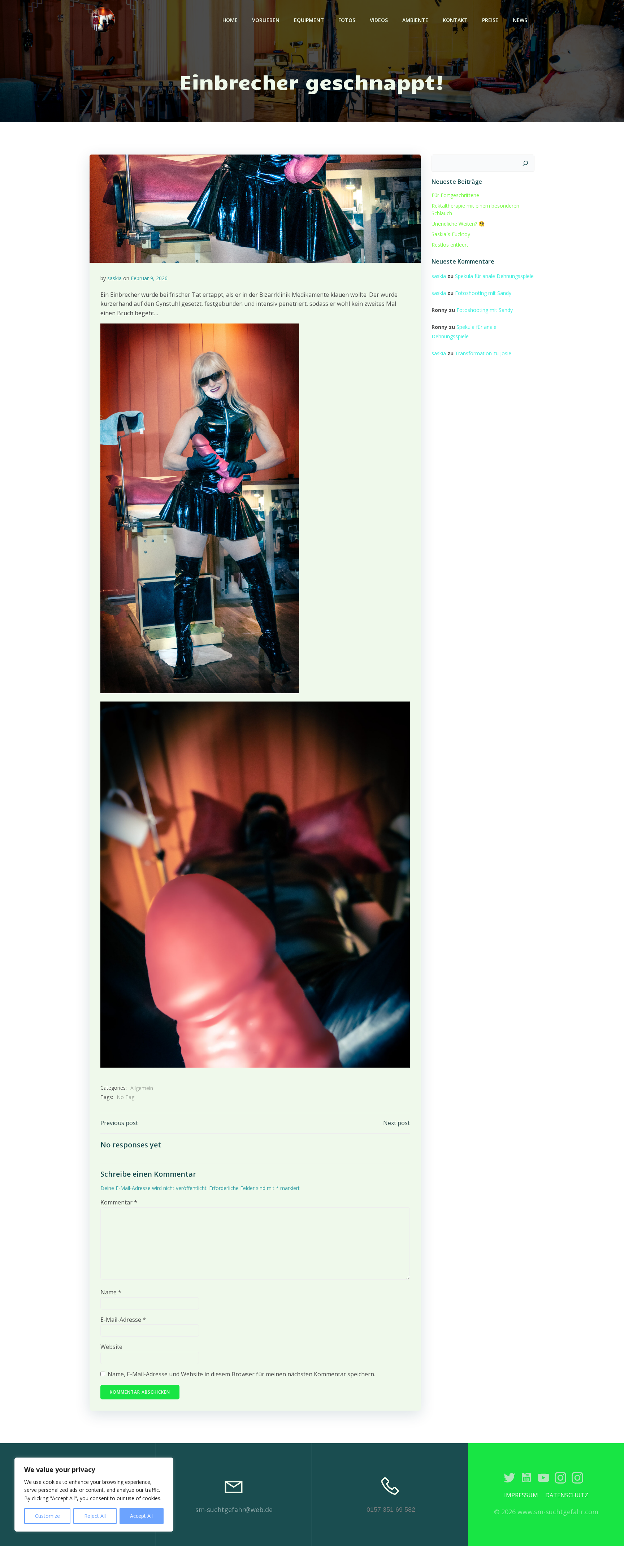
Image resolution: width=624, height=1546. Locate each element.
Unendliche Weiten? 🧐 (458, 223)
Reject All (95, 1515)
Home (230, 20)
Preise (490, 20)
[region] (93, 1495)
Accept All (141, 1515)
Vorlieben (266, 20)
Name (110, 1292)
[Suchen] (525, 163)
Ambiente (415, 20)
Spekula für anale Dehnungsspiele (494, 276)
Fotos (346, 20)
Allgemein (141, 1088)
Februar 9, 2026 (149, 278)
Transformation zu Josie (483, 353)
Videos (379, 20)
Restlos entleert (450, 244)
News (520, 20)
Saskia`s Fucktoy (451, 234)
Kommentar (118, 1202)
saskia (114, 278)
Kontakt (455, 20)
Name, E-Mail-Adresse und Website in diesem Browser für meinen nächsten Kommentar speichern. (241, 1374)
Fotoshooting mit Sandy (483, 293)
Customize (47, 1515)
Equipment (309, 20)
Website (111, 1347)
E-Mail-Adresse (123, 1320)
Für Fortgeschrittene (455, 195)
